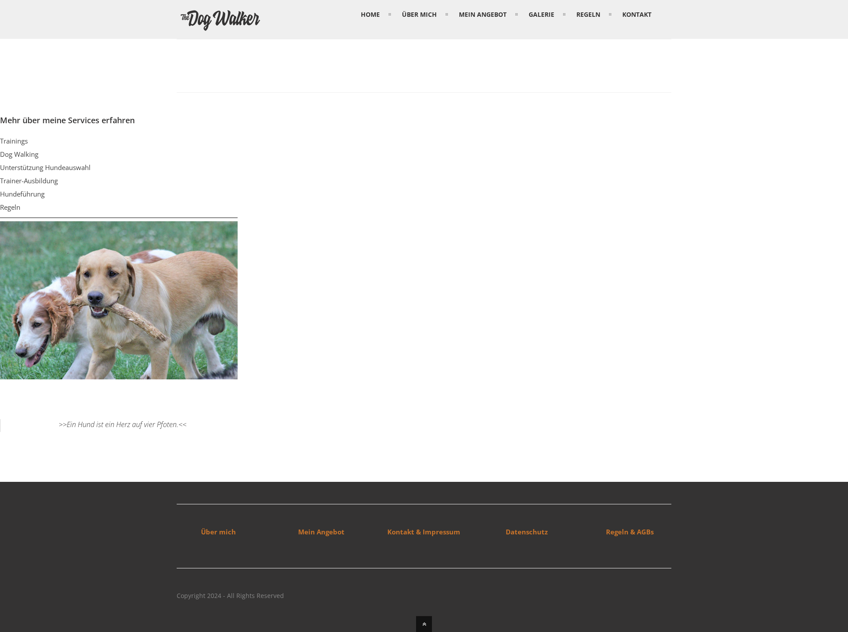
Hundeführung (22, 193)
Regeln (10, 207)
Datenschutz (527, 531)
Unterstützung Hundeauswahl (45, 167)
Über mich (218, 531)
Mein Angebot (321, 531)
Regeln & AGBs (630, 531)
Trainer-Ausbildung (29, 180)
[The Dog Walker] (221, 29)
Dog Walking (19, 154)
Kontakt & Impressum (423, 531)
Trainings (14, 140)
